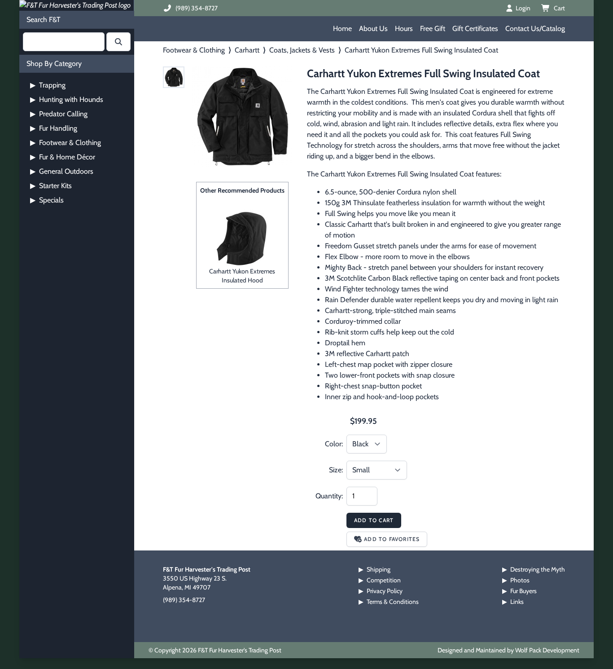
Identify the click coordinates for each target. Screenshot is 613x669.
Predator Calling (59, 114)
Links (517, 602)
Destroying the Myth (537, 569)
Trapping (48, 85)
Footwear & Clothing (65, 142)
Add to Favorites (392, 539)
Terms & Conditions (393, 602)
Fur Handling (53, 128)
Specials (47, 200)
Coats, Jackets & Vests (302, 50)
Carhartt (247, 50)
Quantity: (329, 496)
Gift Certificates (475, 28)
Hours (404, 28)
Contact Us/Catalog (535, 28)
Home (342, 28)
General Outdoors (61, 171)
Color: (334, 444)
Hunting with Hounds (66, 99)
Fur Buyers (523, 591)
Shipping (378, 569)
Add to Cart (374, 520)
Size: (336, 470)
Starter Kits (51, 185)
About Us (373, 28)
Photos (520, 580)
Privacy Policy (385, 591)
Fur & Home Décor (62, 157)
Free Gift (432, 28)
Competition (384, 580)
